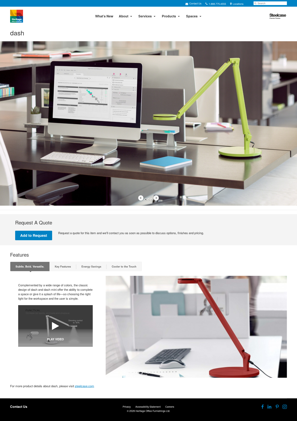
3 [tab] (151, 199)
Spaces (192, 16)
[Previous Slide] (140, 198)
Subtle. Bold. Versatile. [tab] (30, 266)
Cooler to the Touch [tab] (124, 266)
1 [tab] (146, 199)
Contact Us (195, 3)
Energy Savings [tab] (91, 266)
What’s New (104, 16)
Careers (169, 406)
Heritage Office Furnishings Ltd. (153, 411)
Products (169, 16)
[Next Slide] (156, 198)
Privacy (127, 406)
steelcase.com (84, 386)
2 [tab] (148, 199)
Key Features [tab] (63, 266)
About (123, 16)
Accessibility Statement (148, 406)
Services (145, 16)
